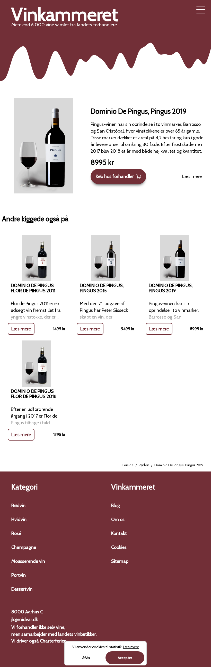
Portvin (18, 575)
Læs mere (192, 176)
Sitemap (119, 561)
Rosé (16, 533)
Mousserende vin (28, 561)
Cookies (119, 547)
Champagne (23, 547)
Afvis (86, 657)
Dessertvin (21, 589)
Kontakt (119, 533)
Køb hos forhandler (115, 176)
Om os (118, 519)
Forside (128, 465)
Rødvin (144, 465)
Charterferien (53, 641)
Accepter (125, 657)
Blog (115, 505)
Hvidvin (19, 519)
